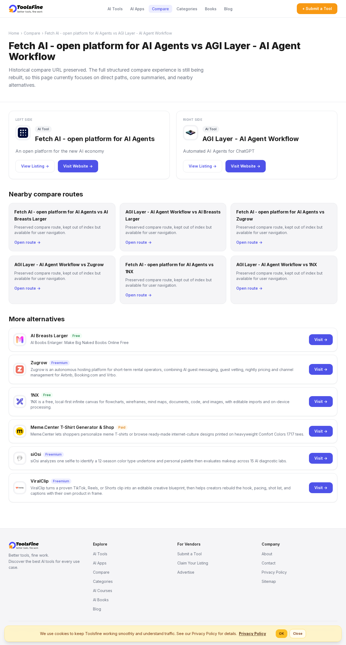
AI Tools (115, 8)
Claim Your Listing (192, 563)
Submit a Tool (189, 554)
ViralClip (40, 481)
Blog (228, 8)
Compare (160, 8)
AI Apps (137, 8)
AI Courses (102, 590)
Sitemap (269, 581)
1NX (35, 395)
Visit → (320, 339)
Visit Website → (78, 166)
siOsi (36, 454)
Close (297, 633)
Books (211, 8)
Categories (187, 8)
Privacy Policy (274, 572)
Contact (268, 563)
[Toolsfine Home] (26, 8)
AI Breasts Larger (49, 335)
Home (14, 33)
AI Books (101, 599)
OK (281, 633)
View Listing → (35, 166)
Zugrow (39, 362)
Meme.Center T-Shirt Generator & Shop (72, 427)
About (267, 554)
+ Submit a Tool (317, 8)
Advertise (185, 572)
